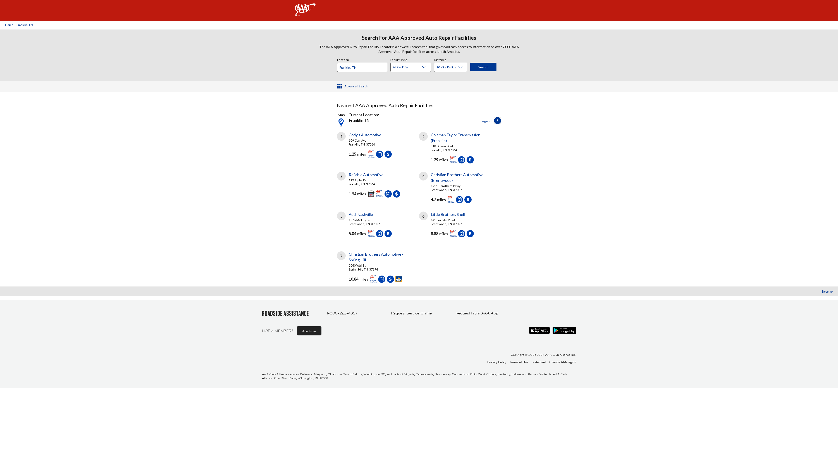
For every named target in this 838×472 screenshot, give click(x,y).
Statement (539, 362)
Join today (309, 331)
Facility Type (398, 59)
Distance (440, 59)
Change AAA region (562, 362)
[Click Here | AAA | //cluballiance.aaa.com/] (305, 13)
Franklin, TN (25, 25)
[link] (378, 146)
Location (343, 59)
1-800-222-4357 (341, 313)
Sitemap (827, 291)
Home (9, 25)
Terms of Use (519, 362)
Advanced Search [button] (356, 86)
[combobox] (363, 66)
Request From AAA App (477, 313)
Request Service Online (411, 313)
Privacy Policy (496, 362)
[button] (497, 120)
